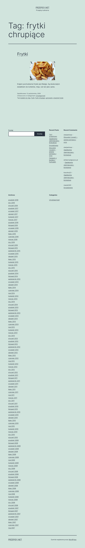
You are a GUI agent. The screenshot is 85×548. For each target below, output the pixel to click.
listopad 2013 (13, 310)
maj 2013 (11, 327)
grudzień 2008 (13, 474)
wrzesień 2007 (13, 517)
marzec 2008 (13, 500)
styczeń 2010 (13, 437)
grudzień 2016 (13, 222)
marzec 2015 (12, 265)
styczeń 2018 (13, 205)
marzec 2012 (12, 367)
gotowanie (49, 98)
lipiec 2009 (12, 454)
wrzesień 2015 (13, 254)
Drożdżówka (53, 145)
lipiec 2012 (12, 355)
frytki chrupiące (40, 98)
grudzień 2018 (13, 200)
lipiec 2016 (12, 234)
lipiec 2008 (12, 488)
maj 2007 (11, 528)
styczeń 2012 (13, 372)
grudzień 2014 (13, 273)
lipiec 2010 (12, 420)
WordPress (72, 539)
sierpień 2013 (13, 319)
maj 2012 (11, 361)
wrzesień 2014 (13, 282)
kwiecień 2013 (13, 330)
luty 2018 (11, 203)
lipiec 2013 (12, 321)
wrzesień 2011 (13, 384)
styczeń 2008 (13, 505)
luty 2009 (11, 468)
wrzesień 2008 (13, 483)
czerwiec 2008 (13, 491)
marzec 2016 (12, 239)
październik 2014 (14, 279)
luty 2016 (11, 242)
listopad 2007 (13, 511)
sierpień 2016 (13, 231)
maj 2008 (11, 494)
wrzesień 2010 (13, 415)
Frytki (22, 54)
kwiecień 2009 (13, 463)
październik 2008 (14, 480)
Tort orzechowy (53, 135)
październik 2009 (14, 446)
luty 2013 (11, 336)
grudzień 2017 (13, 208)
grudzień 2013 (13, 307)
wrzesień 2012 (13, 350)
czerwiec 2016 (13, 237)
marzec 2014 (12, 299)
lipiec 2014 (12, 287)
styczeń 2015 (13, 270)
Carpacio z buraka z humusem (53, 160)
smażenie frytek (58, 98)
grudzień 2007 (13, 508)
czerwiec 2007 (13, 525)
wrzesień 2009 (13, 449)
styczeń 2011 (12, 403)
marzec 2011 (12, 398)
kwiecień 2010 (13, 429)
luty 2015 (11, 268)
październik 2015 (14, 251)
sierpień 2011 (12, 386)
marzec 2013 (12, 333)
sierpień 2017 (13, 214)
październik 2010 (14, 412)
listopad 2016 (13, 225)
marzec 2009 (13, 466)
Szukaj (10, 130)
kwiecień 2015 (13, 262)
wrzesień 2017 (13, 211)
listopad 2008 (13, 477)
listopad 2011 (12, 378)
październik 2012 (14, 347)
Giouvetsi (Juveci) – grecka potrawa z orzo (52, 152)
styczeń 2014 (13, 304)
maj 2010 (11, 426)
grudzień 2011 (13, 375)
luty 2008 (11, 502)
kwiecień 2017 (13, 217)
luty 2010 (11, 435)
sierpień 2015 (13, 256)
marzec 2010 (12, 432)
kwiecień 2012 (13, 364)
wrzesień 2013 (13, 316)
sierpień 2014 (13, 285)
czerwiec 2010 (13, 423)
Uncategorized (40, 96)
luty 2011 (11, 401)
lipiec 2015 (12, 259)
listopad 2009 (13, 443)
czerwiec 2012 (13, 358)
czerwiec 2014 (13, 290)
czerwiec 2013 (13, 324)
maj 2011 (11, 395)
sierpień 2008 (13, 485)
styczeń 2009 (13, 471)
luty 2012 (11, 369)
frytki (33, 98)
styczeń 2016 (13, 245)
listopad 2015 (13, 248)
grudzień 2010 (13, 406)
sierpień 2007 (13, 519)
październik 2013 (14, 313)
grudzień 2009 (13, 440)
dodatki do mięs (25, 98)
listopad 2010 (13, 409)
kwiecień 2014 (13, 296)
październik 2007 (14, 514)
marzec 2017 (12, 220)
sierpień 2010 (13, 418)
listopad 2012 (13, 344)
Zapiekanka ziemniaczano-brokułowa (54, 141)
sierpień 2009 (13, 451)
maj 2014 (11, 293)
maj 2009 (11, 460)
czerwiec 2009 (13, 457)
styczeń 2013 (13, 338)
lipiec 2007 (12, 522)
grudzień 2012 (13, 341)
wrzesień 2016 (13, 228)
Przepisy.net (42, 7)
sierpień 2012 (13, 353)
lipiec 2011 (11, 389)
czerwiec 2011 (13, 392)
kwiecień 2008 (13, 497)
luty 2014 (11, 302)
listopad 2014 (13, 276)
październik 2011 (14, 381)
